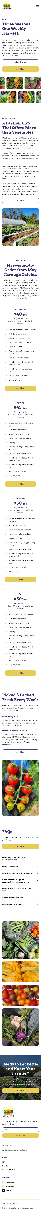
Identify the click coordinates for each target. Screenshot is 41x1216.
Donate (5, 1166)
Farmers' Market (8, 1170)
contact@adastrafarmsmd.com (14, 1150)
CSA (3, 1162)
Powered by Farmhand (11, 1203)
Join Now (20, 201)
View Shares (20, 62)
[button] (37, 5)
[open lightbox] (20, 940)
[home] (6, 5)
